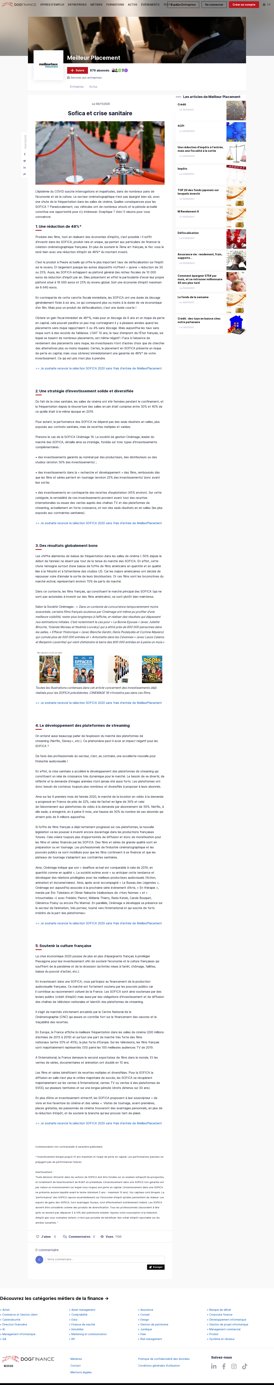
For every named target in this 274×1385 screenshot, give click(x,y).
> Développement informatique (226, 1319)
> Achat (5, 1309)
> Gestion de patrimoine (153, 1324)
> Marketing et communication (88, 1334)
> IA (2, 1329)
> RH (72, 1339)
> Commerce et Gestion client (19, 1314)
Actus (93, 86)
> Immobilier (76, 1329)
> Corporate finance (219, 1314)
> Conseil (143, 1314)
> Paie (142, 1334)
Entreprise (77, 86)
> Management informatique (17, 1334)
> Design (143, 1319)
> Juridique (145, 1329)
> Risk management (150, 1339)
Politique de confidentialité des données (164, 1358)
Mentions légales (81, 1372)
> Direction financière (13, 1324)
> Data (73, 1319)
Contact (75, 1365)
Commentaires (79, 1236)
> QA (3, 1339)
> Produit (212, 1334)
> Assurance (145, 1309)
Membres (76, 1358)
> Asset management (82, 1309)
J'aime (46, 1236)
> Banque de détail (219, 1309)
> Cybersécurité (10, 1319)
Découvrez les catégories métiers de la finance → (54, 1298)
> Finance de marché (82, 1324)
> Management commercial (223, 1329)
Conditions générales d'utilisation (159, 1365)
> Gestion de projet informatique (227, 1324)
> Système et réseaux (221, 1339)
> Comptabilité (78, 1314)
